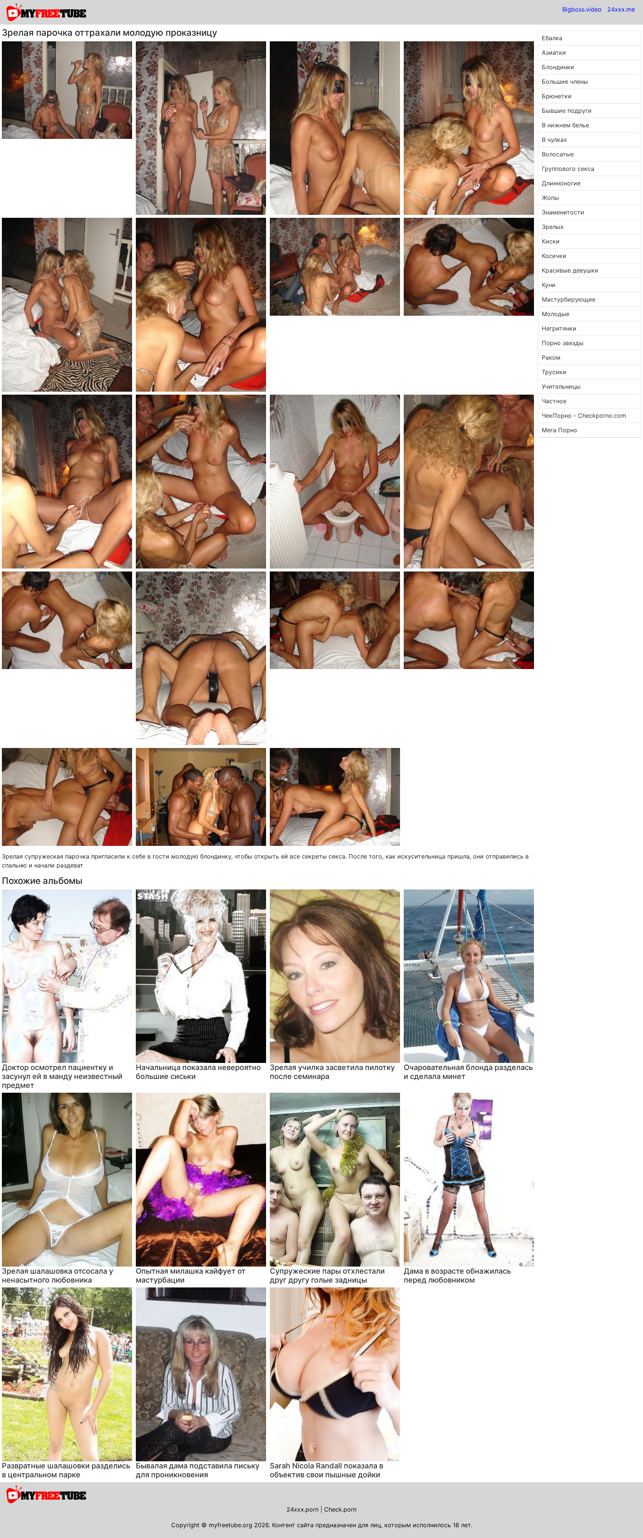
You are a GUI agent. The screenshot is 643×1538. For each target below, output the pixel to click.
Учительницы (561, 386)
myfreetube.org (230, 1525)
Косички (554, 255)
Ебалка (552, 38)
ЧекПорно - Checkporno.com (584, 415)
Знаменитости (563, 212)
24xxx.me (621, 9)
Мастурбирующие (568, 299)
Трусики (554, 372)
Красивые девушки (570, 270)
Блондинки (558, 67)
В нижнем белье (565, 125)
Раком (551, 357)
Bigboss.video (582, 9)
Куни (549, 285)
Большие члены (565, 81)
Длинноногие (561, 183)
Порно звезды (562, 343)
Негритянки (559, 328)
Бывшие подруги (567, 110)
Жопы (550, 197)
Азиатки (554, 52)
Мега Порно (559, 430)
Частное (554, 401)
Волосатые (558, 154)
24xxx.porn (303, 1509)
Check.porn (340, 1509)
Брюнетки (557, 96)
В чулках (554, 139)
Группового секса (568, 168)
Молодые (555, 314)
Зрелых (553, 226)
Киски (551, 241)
